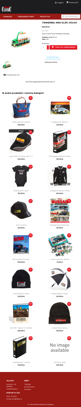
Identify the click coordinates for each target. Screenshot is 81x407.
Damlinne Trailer (60, 362)
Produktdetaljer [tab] (52, 57)
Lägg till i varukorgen (63, 47)
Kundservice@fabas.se (14, 399)
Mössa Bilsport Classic (21, 294)
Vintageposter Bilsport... (59, 122)
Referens (48, 62)
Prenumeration (29, 387)
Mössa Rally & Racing (59, 328)
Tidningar (7, 17)
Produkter (45, 17)
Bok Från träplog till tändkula (21, 328)
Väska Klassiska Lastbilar (21, 122)
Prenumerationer (26, 17)
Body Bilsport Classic (21, 191)
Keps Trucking (21, 225)
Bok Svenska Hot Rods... (21, 259)
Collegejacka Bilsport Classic (60, 191)
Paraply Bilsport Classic (59, 294)
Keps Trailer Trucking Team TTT (21, 156)
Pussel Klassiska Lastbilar (60, 259)
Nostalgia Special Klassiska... (60, 225)
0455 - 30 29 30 (11, 396)
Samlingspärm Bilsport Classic (60, 156)
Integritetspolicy (12, 389)
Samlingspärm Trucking (21, 362)
